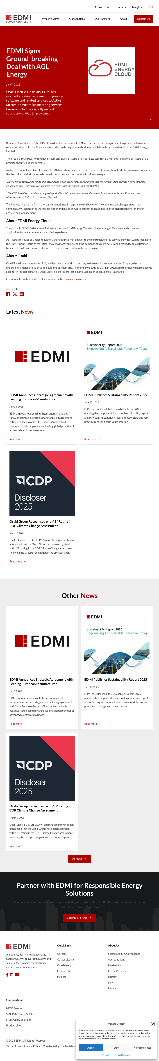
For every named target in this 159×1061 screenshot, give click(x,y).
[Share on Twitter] (15, 294)
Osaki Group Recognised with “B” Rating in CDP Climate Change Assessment (40, 523)
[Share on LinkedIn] (22, 294)
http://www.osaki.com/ (73, 279)
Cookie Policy (107, 1055)
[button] (152, 1023)
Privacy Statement (122, 1055)
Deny (116, 1047)
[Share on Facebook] (8, 294)
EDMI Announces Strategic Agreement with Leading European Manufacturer (41, 397)
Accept (91, 1047)
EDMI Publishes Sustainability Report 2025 (115, 395)
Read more (15, 439)
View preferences (142, 1047)
